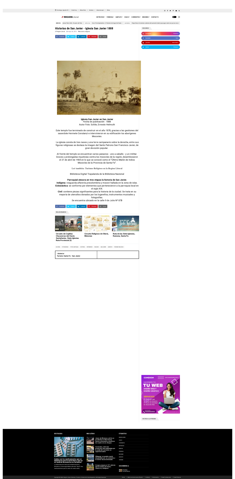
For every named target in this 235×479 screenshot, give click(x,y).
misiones (121, 454)
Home (123, 477)
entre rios (65, 23)
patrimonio (90, 246)
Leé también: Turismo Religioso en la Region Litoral (97, 168)
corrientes (105, 23)
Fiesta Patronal (177, 477)
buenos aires (122, 437)
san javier (103, 246)
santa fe (110, 246)
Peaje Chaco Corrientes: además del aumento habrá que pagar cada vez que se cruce (133, 23)
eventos (121, 448)
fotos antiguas (74, 246)
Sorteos (91, 10)
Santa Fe (119, 17)
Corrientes (135, 17)
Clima (108, 10)
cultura (58, 246)
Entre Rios (100, 17)
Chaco (126, 17)
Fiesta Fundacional (166, 477)
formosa (121, 451)
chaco (120, 440)
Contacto (155, 17)
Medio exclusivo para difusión (135, 477)
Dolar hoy (74, 10)
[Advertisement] (117, 4)
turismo (121, 459)
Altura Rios (83, 10)
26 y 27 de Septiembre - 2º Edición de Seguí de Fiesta (85, 23)
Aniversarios (155, 477)
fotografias (65, 246)
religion (96, 246)
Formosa (110, 17)
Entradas (124, 470)
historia (82, 246)
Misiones (145, 17)
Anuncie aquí (100, 10)
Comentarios (126, 471)
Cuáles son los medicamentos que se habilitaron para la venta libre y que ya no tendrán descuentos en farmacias (68, 460)
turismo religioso (85, 31)
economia (162, 23)
